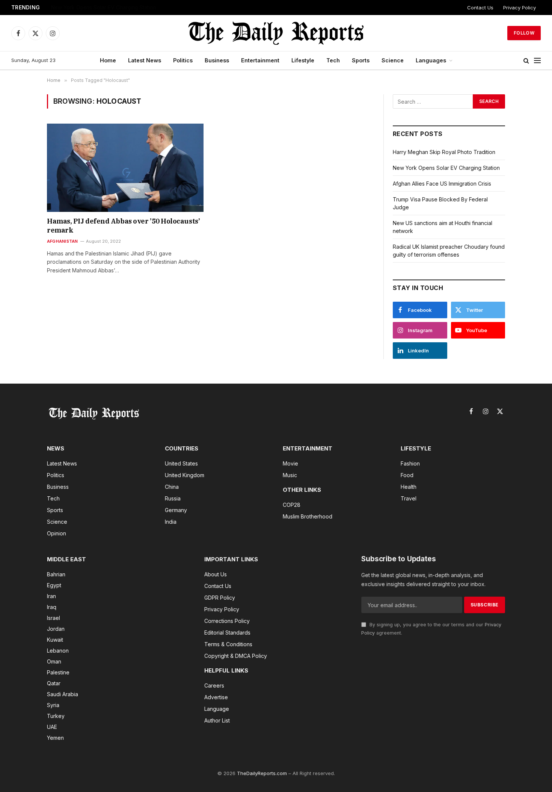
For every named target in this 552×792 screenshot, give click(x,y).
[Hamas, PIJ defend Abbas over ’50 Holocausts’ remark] (125, 168)
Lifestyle (302, 60)
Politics (183, 60)
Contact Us (480, 8)
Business (217, 60)
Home (108, 60)
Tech (333, 60)
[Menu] (537, 60)
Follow (524, 33)
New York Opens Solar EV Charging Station (446, 168)
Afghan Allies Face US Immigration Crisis (99, 8)
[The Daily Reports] (276, 33)
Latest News (144, 60)
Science (393, 60)
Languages (431, 60)
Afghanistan (62, 241)
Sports (361, 60)
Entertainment (260, 60)
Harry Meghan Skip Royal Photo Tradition (444, 152)
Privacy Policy (519, 8)
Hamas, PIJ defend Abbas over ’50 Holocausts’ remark (123, 225)
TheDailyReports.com (262, 773)
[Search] (526, 60)
